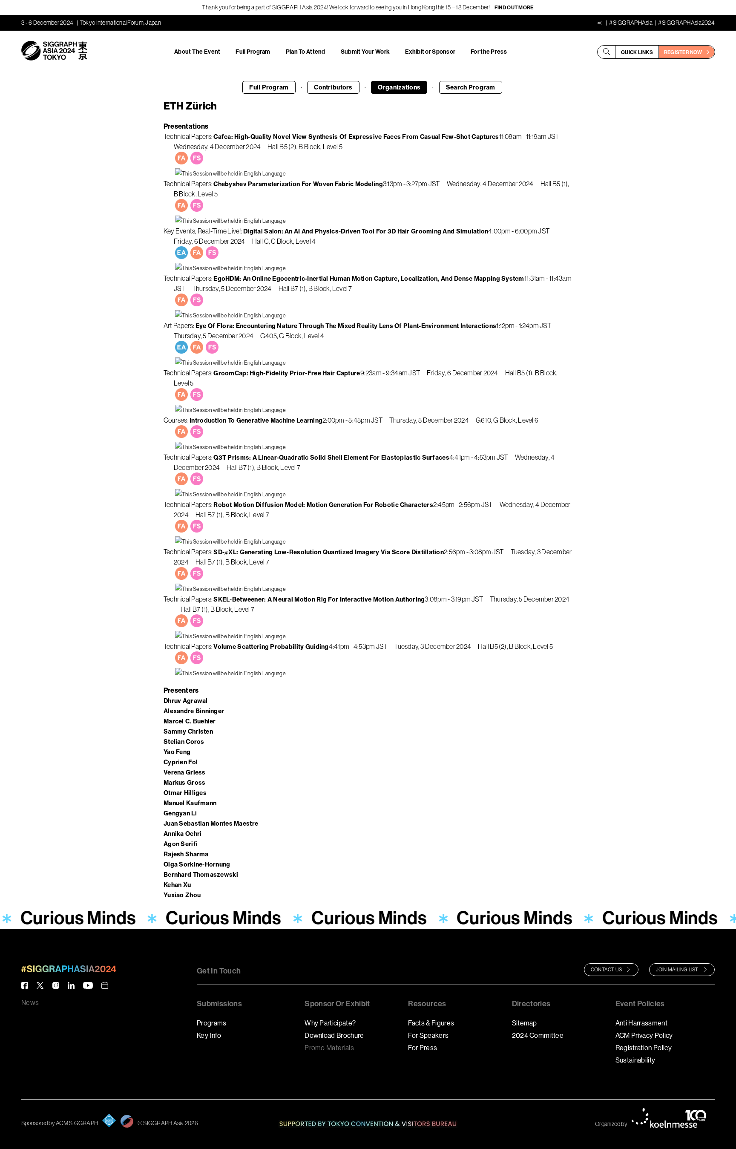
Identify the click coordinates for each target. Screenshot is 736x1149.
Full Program (253, 51)
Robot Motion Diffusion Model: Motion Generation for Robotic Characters (323, 505)
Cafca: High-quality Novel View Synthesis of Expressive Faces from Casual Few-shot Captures (356, 137)
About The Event (197, 51)
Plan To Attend (305, 51)
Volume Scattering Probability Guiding (270, 647)
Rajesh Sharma (186, 854)
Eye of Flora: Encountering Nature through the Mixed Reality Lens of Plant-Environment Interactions (346, 326)
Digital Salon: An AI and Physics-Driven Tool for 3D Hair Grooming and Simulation (365, 231)
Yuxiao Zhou (182, 895)
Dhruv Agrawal (186, 701)
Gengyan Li (180, 813)
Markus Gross (184, 782)
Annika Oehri (182, 834)
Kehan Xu (177, 885)
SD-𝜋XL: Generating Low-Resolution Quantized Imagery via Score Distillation (328, 552)
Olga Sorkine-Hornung (197, 864)
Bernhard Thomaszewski (201, 874)
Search (470, 87)
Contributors (333, 87)
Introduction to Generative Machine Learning (256, 420)
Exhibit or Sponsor (430, 51)
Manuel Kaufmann (190, 803)
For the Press (489, 51)
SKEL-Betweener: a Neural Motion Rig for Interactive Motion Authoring (319, 599)
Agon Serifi (181, 844)
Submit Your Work (365, 51)
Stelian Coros (184, 742)
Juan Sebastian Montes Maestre (211, 823)
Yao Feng (177, 752)
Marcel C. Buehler (190, 721)
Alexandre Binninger (194, 711)
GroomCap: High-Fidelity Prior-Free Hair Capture (286, 373)
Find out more (514, 7)
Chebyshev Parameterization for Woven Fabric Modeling (298, 184)
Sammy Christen (188, 731)
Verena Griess (185, 772)
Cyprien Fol (181, 762)
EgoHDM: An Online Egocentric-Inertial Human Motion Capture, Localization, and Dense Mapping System (368, 278)
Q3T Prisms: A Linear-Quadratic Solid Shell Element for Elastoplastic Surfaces (331, 457)
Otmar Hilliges (185, 793)
